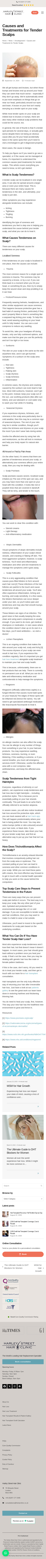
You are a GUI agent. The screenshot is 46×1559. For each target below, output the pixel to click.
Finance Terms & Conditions (31, 1550)
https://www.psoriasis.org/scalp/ (19, 1018)
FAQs (4, 1441)
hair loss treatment (10, 659)
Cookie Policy (7, 1459)
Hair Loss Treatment (9, 1411)
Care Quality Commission (11, 1445)
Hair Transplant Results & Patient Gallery (16, 1416)
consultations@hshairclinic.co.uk (16, 1503)
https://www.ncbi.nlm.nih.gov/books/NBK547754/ (24, 1034)
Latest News (6, 1425)
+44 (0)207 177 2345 (24, 2)
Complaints (6, 1450)
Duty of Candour (8, 1464)
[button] (42, 13)
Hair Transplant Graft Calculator (13, 1420)
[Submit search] (41, 1186)
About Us (5, 1402)
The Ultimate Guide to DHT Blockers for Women (15, 1267)
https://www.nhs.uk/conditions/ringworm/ (23, 1040)
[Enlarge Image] (23, 65)
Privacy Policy (7, 1455)
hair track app (34, 816)
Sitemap (5, 1469)
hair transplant (31, 973)
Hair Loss (5, 1406)
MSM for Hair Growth (18, 1085)
